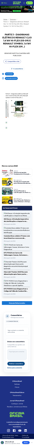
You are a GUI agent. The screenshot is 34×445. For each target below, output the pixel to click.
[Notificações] (24, 2)
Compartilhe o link (13, 55)
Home (5, 14)
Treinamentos (17, 390)
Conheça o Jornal (17, 398)
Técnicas (13, 14)
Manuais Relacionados (17, 297)
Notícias (17, 378)
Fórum (17, 381)
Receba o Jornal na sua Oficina (17, 401)
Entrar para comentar (14, 362)
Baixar (26, 442)
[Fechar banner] (31, 442)
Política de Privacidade (25, 430)
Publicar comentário (16, 358)
